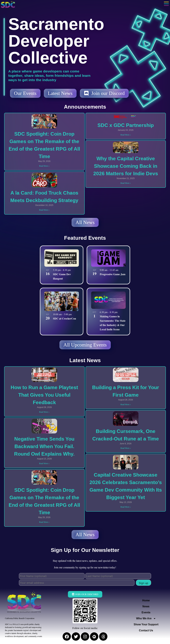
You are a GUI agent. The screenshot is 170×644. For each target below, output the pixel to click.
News (145, 606)
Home (146, 600)
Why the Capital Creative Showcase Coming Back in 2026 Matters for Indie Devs (125, 166)
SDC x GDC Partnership (125, 125)
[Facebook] (67, 636)
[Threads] (103, 636)
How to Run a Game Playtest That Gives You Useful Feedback (44, 395)
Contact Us (146, 630)
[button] (166, 3)
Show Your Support (146, 624)
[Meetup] (94, 636)
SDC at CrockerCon (64, 318)
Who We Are (144, 618)
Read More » (44, 165)
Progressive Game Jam (112, 274)
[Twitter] (76, 636)
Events (146, 612)
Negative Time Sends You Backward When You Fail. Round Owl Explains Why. (44, 446)
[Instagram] (85, 636)
